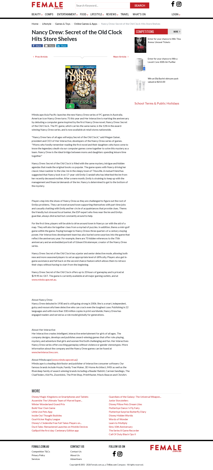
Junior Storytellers (118, 400)
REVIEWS (111, 14)
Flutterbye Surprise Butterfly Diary (127, 411)
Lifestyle (46, 23)
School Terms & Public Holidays (157, 103)
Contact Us (76, 451)
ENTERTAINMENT (66, 14)
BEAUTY (36, 14)
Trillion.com (111, 464)
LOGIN (175, 14)
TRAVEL (125, 14)
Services (36, 459)
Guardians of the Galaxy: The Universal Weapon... (135, 396)
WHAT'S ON (139, 14)
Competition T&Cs (41, 451)
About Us (75, 455)
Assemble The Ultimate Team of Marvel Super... (57, 400)
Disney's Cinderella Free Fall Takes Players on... (57, 422)
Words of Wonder (118, 419)
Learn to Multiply (118, 422)
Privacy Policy (38, 455)
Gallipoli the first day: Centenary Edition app (55, 430)
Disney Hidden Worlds (121, 415)
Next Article (120, 56)
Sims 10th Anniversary (121, 426)
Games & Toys (62, 23)
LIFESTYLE (96, 14)
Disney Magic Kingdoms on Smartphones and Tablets (60, 396)
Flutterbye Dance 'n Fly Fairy (124, 407)
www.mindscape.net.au (44, 279)
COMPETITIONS (145, 31)
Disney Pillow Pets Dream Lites (125, 404)
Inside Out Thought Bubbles (47, 415)
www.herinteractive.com (45, 352)
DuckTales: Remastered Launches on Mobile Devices (60, 426)
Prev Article (41, 56)
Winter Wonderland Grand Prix (48, 404)
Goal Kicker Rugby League (46, 419)
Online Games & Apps (85, 23)
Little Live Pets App (42, 411)
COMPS (49, 14)
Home (35, 23)
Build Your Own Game (43, 407)
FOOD (83, 14)
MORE (176, 31)
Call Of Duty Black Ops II (122, 434)
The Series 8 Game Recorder (124, 430)
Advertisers (76, 459)
